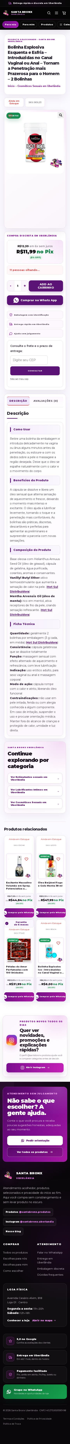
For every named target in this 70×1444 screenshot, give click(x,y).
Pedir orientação (37, 1140)
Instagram (30, 1221)
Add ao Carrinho (46, 286)
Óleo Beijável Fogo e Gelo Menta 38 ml (50, 884)
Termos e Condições (13, 1418)
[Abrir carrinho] (64, 13)
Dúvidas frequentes (50, 1274)
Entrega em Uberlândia (45, 1260)
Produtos (47, 24)
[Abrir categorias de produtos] (56, 13)
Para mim (29, 24)
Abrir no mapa (42, 1320)
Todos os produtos (15, 1252)
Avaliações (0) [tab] (45, 400)
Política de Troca (12, 1423)
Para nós (10, 24)
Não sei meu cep (19, 378)
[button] (61, 115)
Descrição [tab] (18, 400)
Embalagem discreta (50, 1268)
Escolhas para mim (15, 1264)
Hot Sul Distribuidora (41, 642)
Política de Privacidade (39, 1418)
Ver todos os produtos (32, 1152)
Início (11, 86)
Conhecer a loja (18, 1320)
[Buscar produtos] (48, 13)
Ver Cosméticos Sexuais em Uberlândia (35, 803)
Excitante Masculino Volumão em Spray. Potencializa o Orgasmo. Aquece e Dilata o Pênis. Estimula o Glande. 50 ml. (19, 885)
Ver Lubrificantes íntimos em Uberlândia (35, 791)
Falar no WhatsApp (50, 1252)
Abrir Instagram (35, 1067)
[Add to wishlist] (10, 116)
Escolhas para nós (15, 1258)
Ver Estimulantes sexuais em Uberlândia (35, 778)
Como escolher (13, 1270)
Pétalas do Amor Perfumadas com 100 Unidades (17, 969)
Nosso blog (13, 1231)
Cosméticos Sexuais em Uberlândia (39, 86)
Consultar (35, 371)
